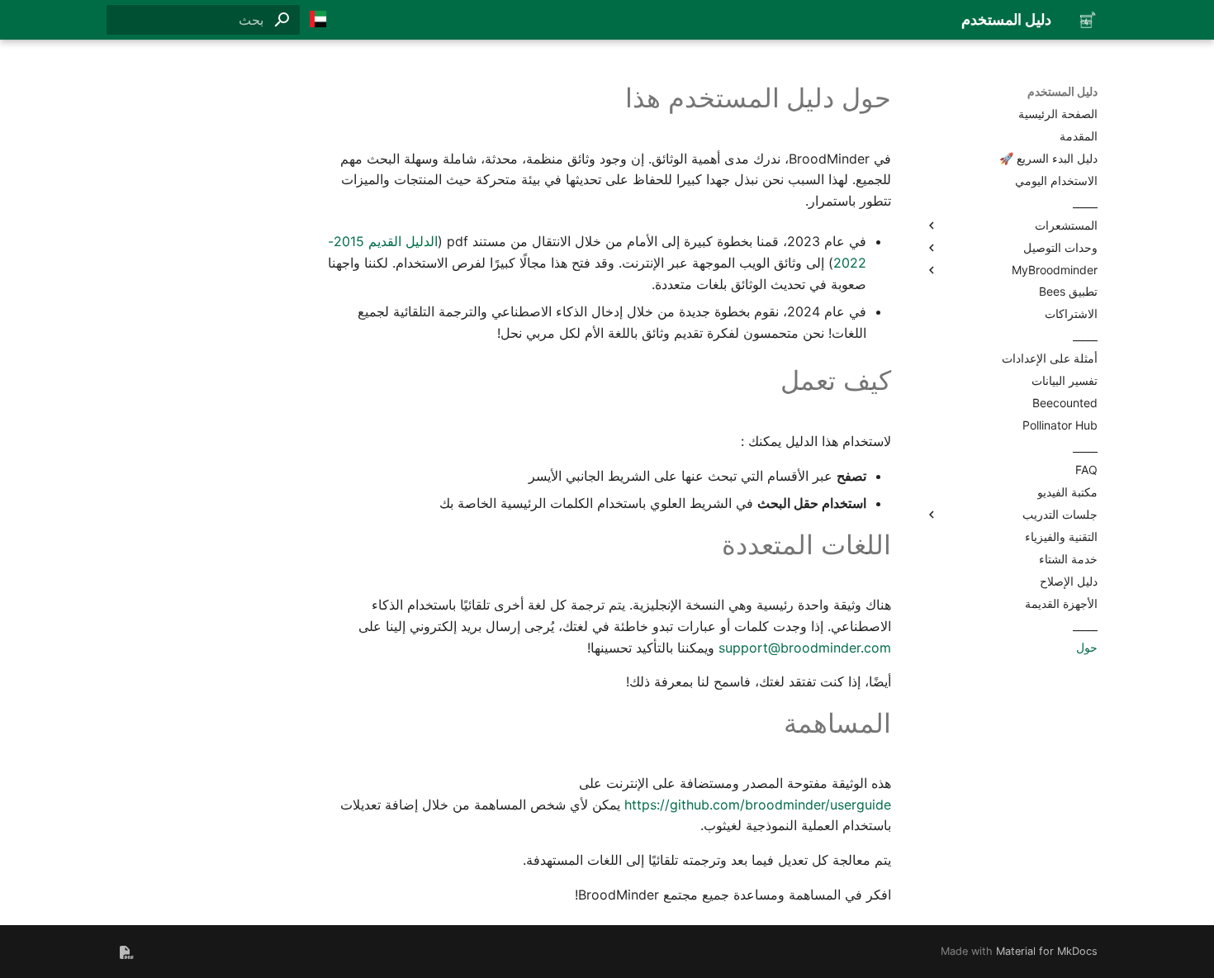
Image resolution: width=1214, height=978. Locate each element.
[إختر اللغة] (318, 20)
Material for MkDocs (1047, 951)
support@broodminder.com (804, 647)
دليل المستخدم (1062, 91)
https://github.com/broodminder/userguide (757, 804)
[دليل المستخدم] (1087, 19)
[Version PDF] (126, 951)
